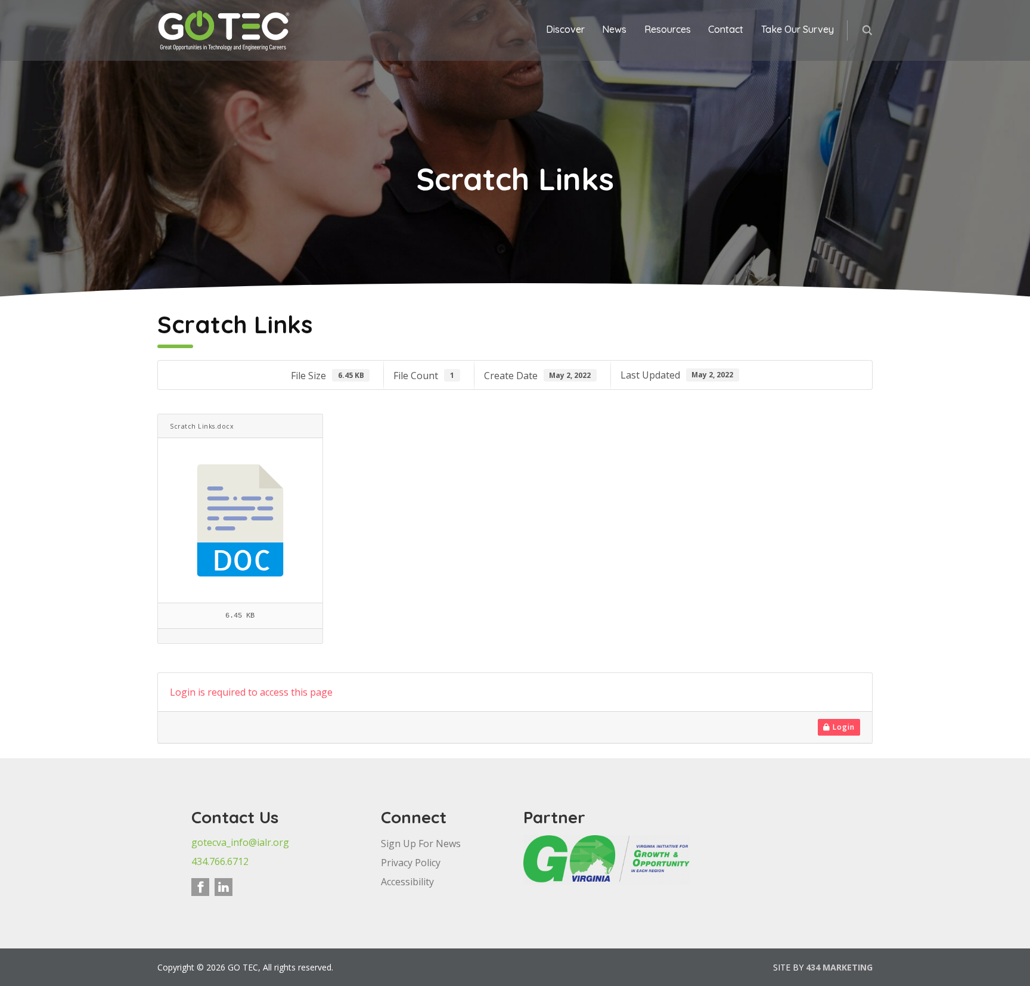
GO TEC (224, 30)
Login (842, 727)
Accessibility (407, 881)
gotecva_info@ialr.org (240, 842)
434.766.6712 (220, 861)
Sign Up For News (421, 843)
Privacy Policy (410, 862)
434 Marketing (839, 967)
